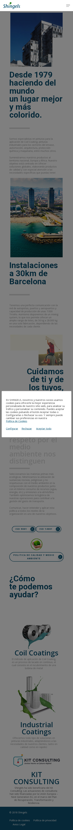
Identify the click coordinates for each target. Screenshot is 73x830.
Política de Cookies (16, 421)
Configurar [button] (12, 428)
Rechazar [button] (27, 428)
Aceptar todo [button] (43, 428)
